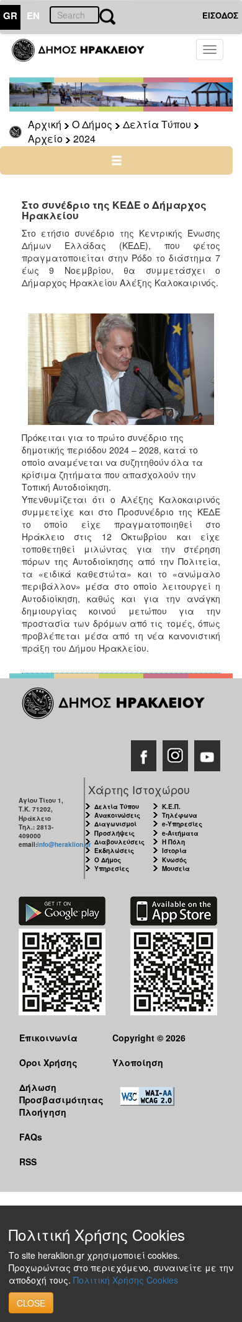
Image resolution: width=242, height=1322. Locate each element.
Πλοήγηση (42, 1112)
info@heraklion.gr (64, 844)
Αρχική (44, 124)
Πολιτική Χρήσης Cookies (125, 1280)
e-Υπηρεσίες (182, 824)
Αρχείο (45, 138)
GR (10, 15)
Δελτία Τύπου (157, 124)
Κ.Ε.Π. (171, 806)
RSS (28, 1161)
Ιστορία (174, 850)
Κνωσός (174, 860)
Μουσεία (176, 868)
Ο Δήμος (92, 124)
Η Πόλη (173, 842)
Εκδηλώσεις (114, 850)
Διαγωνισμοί (115, 824)
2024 (84, 138)
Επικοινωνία (48, 1037)
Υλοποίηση (137, 1062)
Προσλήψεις (114, 833)
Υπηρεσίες (111, 868)
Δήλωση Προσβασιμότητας (56, 1093)
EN (33, 15)
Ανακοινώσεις (117, 815)
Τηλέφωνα (179, 815)
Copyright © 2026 (149, 1037)
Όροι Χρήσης (48, 1062)
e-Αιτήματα (180, 833)
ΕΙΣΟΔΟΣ (220, 15)
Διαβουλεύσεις (119, 842)
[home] (85, 55)
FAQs (30, 1137)
